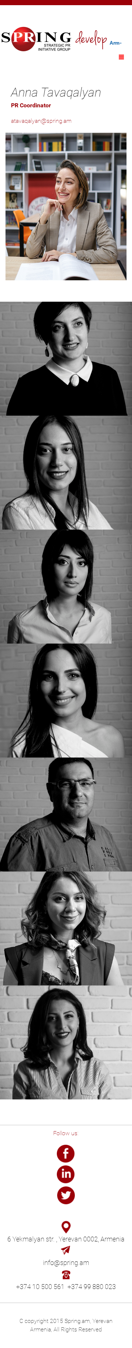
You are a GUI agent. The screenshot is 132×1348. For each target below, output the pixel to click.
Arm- (116, 43)
